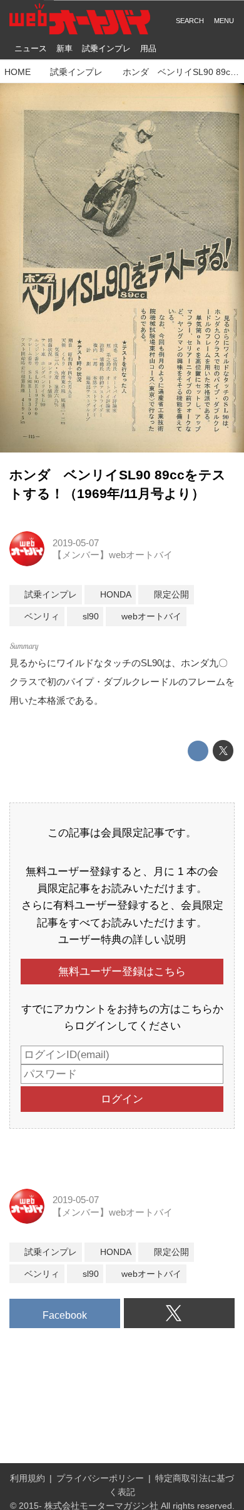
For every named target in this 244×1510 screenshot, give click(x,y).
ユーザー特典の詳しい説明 (122, 940)
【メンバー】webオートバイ (113, 554)
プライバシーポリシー (100, 1478)
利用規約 (27, 1478)
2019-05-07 (76, 543)
